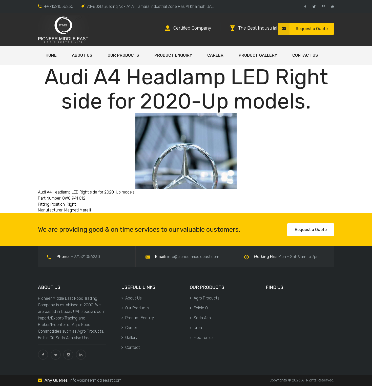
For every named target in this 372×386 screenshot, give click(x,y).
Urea (198, 327)
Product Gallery (258, 55)
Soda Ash (202, 317)
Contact (132, 347)
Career (215, 55)
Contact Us (305, 55)
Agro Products (206, 298)
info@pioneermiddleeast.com (95, 380)
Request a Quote (312, 28)
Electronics (204, 337)
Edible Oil (201, 308)
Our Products (123, 55)
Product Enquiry (173, 55)
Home (51, 55)
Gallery (131, 337)
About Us (82, 55)
